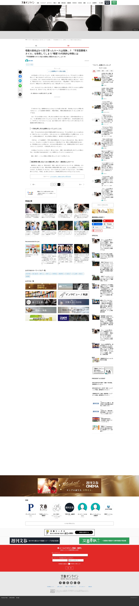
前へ (34, 184)
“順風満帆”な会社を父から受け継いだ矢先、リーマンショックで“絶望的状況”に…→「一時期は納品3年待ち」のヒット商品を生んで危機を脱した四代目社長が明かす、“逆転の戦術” (81, 259)
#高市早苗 (28, 273)
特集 (55, 2)
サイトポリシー (82, 586)
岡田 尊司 (31, 60)
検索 (102, 2)
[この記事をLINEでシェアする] (20, 86)
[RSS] (78, 583)
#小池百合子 (68, 273)
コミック (89, 2)
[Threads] (67, 583)
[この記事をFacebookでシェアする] (20, 76)
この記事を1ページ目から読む (58, 71)
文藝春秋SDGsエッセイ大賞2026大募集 (31, 256)
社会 (32, 64)
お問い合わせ (59, 586)
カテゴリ (49, 2)
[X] (64, 583)
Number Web (4, 597)
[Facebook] (60, 583)
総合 (105, 68)
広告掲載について (50, 586)
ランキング (43, 2)
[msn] (75, 583)
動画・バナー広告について (71, 586)
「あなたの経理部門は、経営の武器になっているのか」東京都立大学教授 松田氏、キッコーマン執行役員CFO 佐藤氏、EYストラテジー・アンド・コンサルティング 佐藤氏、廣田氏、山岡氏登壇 (65, 259)
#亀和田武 (61, 273)
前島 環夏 (104, 148)
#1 (36, 46)
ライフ (29, 39)
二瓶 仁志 (104, 98)
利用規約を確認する (63, 563)
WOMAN (74, 2)
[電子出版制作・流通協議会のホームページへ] (52, 591)
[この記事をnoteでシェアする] (20, 90)
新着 (38, 2)
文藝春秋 (69, 2)
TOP (26, 39)
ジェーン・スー (105, 124)
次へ (80, 184)
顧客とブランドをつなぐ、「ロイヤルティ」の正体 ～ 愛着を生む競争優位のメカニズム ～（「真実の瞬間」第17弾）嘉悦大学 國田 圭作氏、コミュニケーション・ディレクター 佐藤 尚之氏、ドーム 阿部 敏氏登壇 (49, 259)
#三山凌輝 (75, 273)
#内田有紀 (54, 273)
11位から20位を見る (103, 204)
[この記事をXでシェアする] (20, 72)
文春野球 (94, 2)
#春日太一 (81, 273)
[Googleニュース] (71, 583)
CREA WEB (11, 597)
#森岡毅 (28, 276)
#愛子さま (48, 273)
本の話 (17, 597)
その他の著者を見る (69, 523)
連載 (59, 2)
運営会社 (90, 586)
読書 (84, 2)
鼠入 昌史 (104, 85)
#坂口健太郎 (35, 273)
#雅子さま (42, 273)
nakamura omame (106, 112)
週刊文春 (63, 2)
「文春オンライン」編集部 (107, 136)
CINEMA (80, 2)
